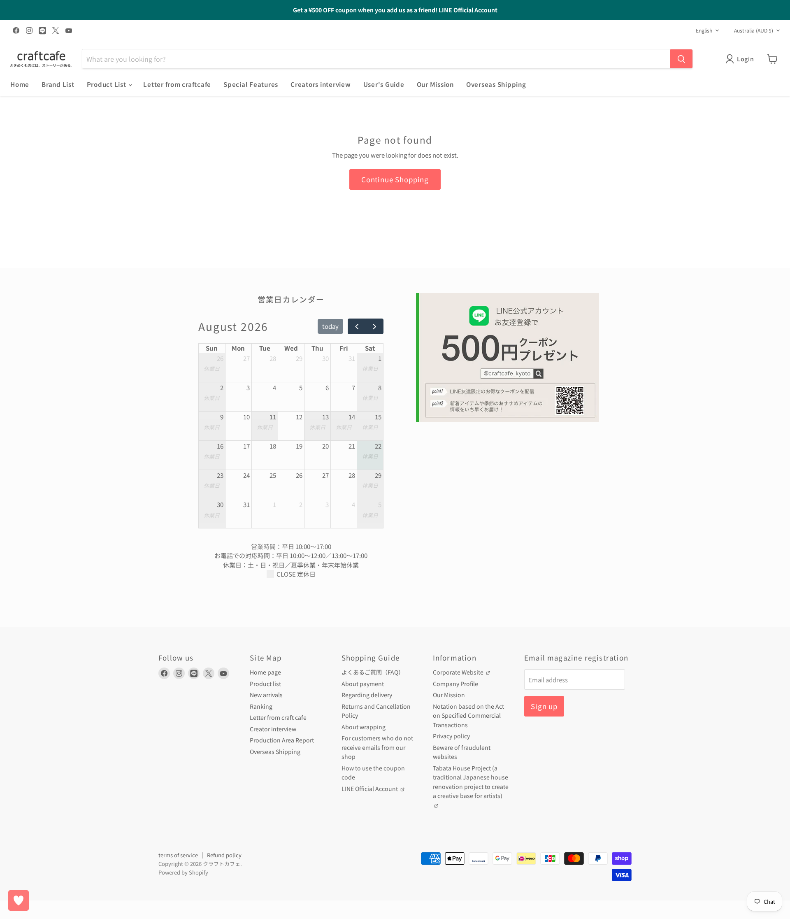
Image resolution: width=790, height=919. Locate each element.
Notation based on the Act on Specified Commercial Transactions (468, 715)
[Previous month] (357, 326)
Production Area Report (282, 740)
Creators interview (320, 84)
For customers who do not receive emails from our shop (377, 747)
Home (19, 84)
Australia (753, 30)
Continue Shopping (395, 179)
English (704, 30)
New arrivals (266, 695)
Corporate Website (459, 672)
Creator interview (273, 729)
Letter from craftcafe (177, 84)
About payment (363, 683)
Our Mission (435, 84)
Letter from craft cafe (278, 717)
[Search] (681, 58)
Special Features (250, 84)
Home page (265, 672)
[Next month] (374, 326)
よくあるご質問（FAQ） (373, 672)
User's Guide (383, 84)
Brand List (58, 84)
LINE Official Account (370, 788)
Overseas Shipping (496, 84)
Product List (107, 84)
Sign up (544, 706)
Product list (265, 683)
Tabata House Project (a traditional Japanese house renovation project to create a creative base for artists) (471, 782)
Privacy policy (451, 736)
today (330, 326)
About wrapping (364, 727)
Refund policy (224, 855)
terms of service (178, 855)
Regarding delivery (367, 695)
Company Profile (455, 683)
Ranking (261, 706)
